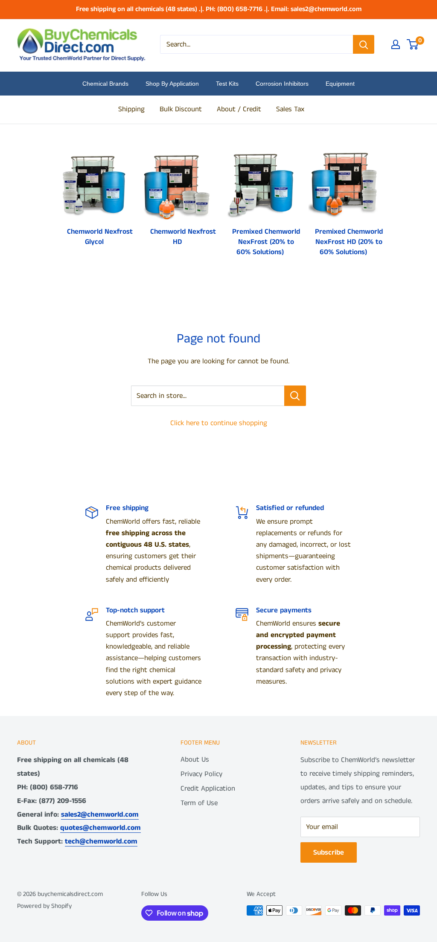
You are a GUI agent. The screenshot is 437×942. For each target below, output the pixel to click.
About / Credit (239, 109)
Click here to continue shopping (218, 423)
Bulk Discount (181, 109)
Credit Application (208, 788)
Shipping (131, 109)
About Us (195, 759)
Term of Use (199, 803)
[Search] (363, 44)
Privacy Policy (201, 774)
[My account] (395, 44)
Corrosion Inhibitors (282, 83)
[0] (413, 44)
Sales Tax (290, 109)
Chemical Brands (105, 83)
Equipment (340, 83)
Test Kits (227, 83)
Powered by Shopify (44, 905)
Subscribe (328, 852)
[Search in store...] (295, 395)
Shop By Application (172, 83)
